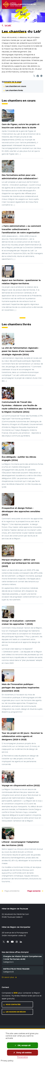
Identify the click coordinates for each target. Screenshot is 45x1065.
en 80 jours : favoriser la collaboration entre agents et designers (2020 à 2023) (22, 736)
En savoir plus (8, 977)
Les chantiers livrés (14, 90)
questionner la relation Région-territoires (21, 282)
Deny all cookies (24, 1052)
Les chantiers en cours (16, 86)
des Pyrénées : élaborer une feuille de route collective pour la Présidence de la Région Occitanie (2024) (22, 407)
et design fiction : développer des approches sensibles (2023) (21, 511)
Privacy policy (7, 1060)
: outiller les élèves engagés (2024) (19, 458)
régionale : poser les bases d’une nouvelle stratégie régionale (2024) (20, 351)
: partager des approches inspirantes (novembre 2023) (20, 687)
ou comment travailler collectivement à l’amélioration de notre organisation (21, 229)
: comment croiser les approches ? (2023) (19, 622)
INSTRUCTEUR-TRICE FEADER (16, 969)
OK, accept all (23, 1045)
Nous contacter (19, 1004)
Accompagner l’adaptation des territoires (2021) (20, 843)
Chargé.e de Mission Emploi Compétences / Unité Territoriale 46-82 (22, 957)
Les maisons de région (19, 1012)
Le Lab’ (14, 4)
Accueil (5, 4)
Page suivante (33, 891)
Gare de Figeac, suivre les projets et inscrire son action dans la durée (20, 126)
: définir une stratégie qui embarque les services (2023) (21, 563)
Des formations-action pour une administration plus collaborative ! (20, 177)
